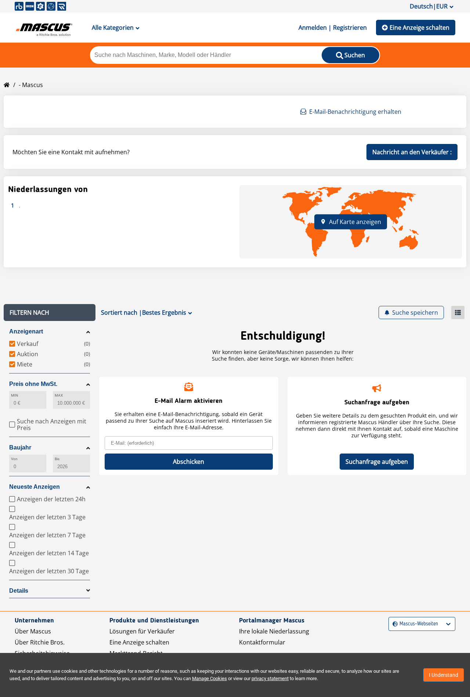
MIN (14, 395)
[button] (49, 312)
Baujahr (20, 447)
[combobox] (393, 624)
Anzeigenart (26, 331)
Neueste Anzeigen (34, 487)
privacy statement (270, 678)
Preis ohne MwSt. (33, 384)
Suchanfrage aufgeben (377, 462)
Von (14, 459)
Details (18, 591)
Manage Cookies (209, 678)
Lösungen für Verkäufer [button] (142, 631)
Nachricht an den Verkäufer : (412, 152)
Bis (57, 459)
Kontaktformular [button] (262, 642)
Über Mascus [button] (33, 631)
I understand (443, 675)
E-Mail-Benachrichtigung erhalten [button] (355, 112)
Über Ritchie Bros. (40, 642)
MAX (59, 395)
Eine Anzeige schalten (419, 28)
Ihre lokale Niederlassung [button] (274, 631)
